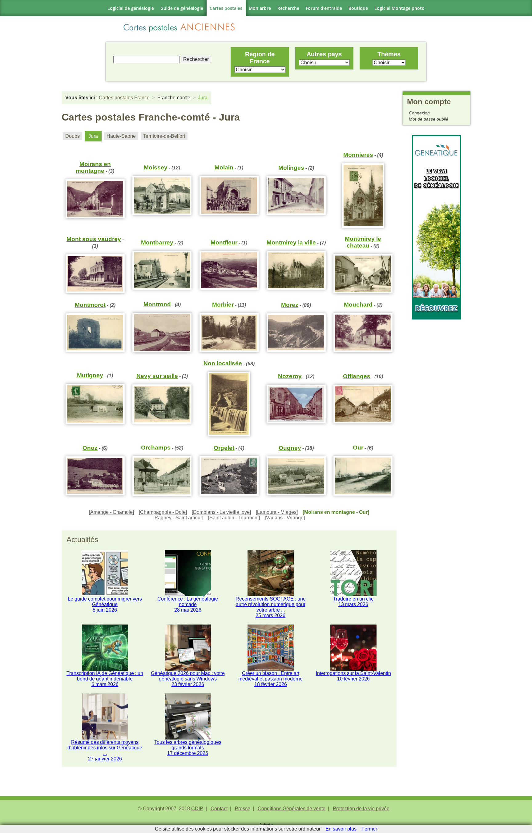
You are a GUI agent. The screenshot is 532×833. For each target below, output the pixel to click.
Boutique (358, 8)
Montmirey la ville (291, 242)
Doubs (72, 136)
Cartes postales (226, 8)
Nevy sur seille (157, 376)
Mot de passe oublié (428, 119)
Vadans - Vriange (285, 517)
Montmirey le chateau (363, 242)
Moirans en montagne (93, 167)
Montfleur (224, 242)
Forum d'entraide (324, 8)
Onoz (90, 448)
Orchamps (156, 447)
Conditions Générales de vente (291, 808)
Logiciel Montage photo (399, 8)
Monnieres (358, 155)
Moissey (155, 167)
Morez (289, 305)
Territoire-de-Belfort (164, 136)
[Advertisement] (436, 411)
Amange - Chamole (111, 512)
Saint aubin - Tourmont (234, 517)
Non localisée (223, 363)
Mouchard (358, 304)
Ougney (290, 448)
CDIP (197, 808)
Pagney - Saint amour (178, 517)
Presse (242, 808)
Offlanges (356, 376)
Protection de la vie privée (361, 808)
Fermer (369, 828)
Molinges (291, 168)
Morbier (223, 304)
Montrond (157, 304)
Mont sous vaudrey (93, 239)
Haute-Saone (121, 136)
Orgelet (224, 448)
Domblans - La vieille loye (221, 512)
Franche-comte (173, 97)
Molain (224, 167)
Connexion (419, 112)
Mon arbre (260, 8)
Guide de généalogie (181, 8)
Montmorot (90, 305)
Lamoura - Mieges (276, 512)
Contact (219, 808)
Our (358, 447)
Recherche (288, 8)
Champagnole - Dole (163, 512)
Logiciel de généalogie (130, 8)
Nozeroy (290, 376)
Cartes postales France (124, 97)
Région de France (260, 58)
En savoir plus (341, 828)
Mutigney (90, 375)
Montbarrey (157, 242)
